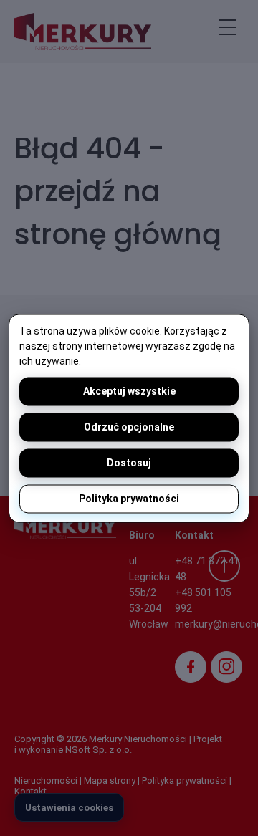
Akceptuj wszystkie (129, 391)
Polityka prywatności (129, 498)
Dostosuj (129, 463)
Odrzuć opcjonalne (129, 427)
